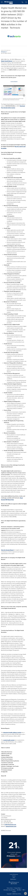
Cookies (14, 891)
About (14, 877)
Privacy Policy (17, 888)
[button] (14, 36)
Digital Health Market (6, 61)
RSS (23, 890)
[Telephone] (22, 2)
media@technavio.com (10, 824)
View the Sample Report (7, 550)
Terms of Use (10, 888)
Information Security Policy (9, 890)
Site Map (19, 890)
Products (14, 876)
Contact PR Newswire (14, 874)
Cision (16, 894)
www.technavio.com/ (11, 826)
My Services (13, 879)
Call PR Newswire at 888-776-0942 (14, 883)
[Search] (26, 2)
